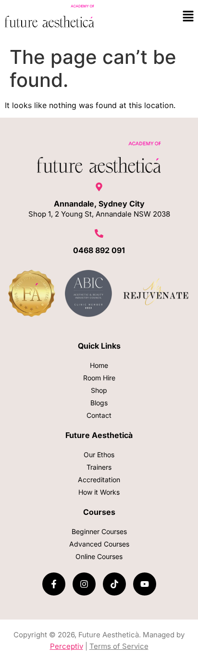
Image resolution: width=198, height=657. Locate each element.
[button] (188, 16)
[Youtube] (144, 584)
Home (99, 365)
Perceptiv (66, 646)
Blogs (99, 403)
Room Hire (99, 378)
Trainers (99, 467)
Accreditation (99, 479)
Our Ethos (99, 454)
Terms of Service (118, 646)
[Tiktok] (114, 584)
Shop (99, 390)
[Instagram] (84, 584)
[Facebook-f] (53, 584)
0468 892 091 (99, 250)
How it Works (99, 492)
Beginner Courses (99, 531)
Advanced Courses (99, 544)
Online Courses (99, 556)
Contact (99, 415)
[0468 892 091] (99, 234)
